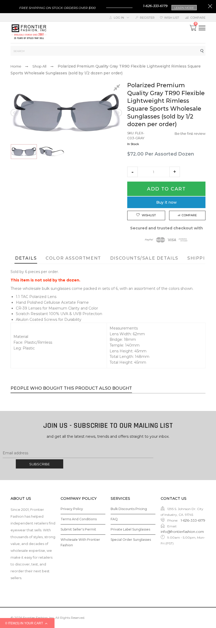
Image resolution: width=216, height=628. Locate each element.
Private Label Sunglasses (130, 529)
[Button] (202, 28)
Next (118, 113)
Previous (15, 113)
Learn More (184, 8)
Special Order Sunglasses (131, 540)
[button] (132, 172)
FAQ (114, 519)
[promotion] (210, 7)
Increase (174, 172)
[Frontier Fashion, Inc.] (29, 32)
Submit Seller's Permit (78, 529)
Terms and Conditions (79, 519)
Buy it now (166, 202)
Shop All (39, 66)
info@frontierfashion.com (182, 531)
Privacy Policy (72, 509)
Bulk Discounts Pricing (129, 509)
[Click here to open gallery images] (118, 88)
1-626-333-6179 (155, 6)
